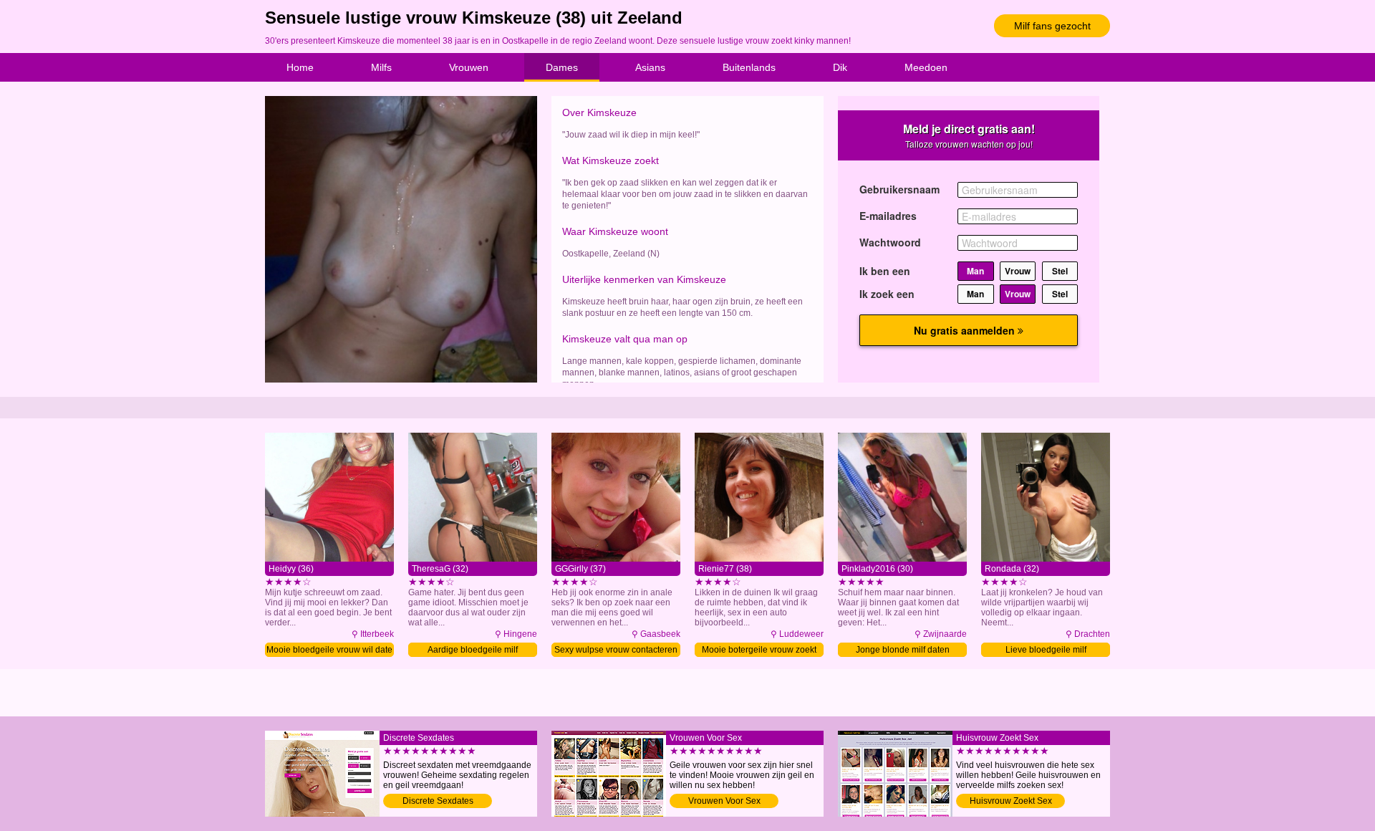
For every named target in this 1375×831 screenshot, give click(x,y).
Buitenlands (749, 67)
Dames (562, 67)
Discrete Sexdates (437, 801)
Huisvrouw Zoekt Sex (1011, 801)
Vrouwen (468, 67)
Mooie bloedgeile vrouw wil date (329, 650)
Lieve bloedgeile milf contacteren (1045, 651)
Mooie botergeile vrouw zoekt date (759, 651)
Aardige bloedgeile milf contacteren (473, 651)
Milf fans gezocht (1052, 26)
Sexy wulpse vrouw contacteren (615, 650)
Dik (840, 67)
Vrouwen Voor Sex (724, 801)
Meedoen (925, 67)
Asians (650, 67)
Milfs (381, 67)
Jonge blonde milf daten (903, 650)
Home (300, 67)
